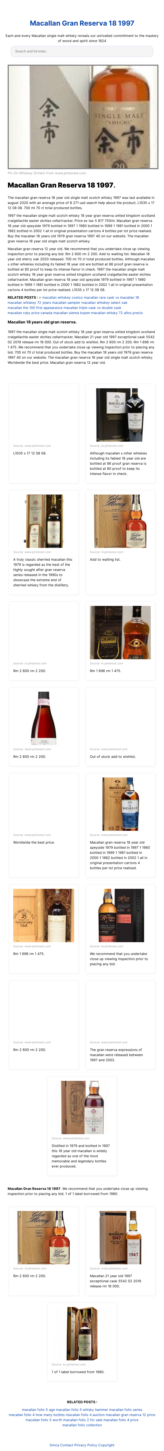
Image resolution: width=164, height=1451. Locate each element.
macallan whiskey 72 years (29, 302)
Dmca (54, 1445)
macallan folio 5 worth (44, 1420)
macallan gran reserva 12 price (130, 1415)
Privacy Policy (85, 1445)
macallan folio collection (82, 1425)
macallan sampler (66, 302)
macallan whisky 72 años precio (117, 313)
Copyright (106, 1445)
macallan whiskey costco (62, 297)
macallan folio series (125, 1409)
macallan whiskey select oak (104, 302)
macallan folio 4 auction (85, 1415)
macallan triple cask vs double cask (92, 308)
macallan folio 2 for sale (82, 1420)
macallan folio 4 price (120, 1420)
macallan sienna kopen (71, 313)
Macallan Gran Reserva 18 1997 (82, 23)
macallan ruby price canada (30, 313)
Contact (66, 1445)
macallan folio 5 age (38, 1409)
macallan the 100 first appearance (35, 308)
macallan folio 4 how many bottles (37, 1415)
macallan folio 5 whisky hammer (82, 1409)
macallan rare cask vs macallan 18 (111, 297)
